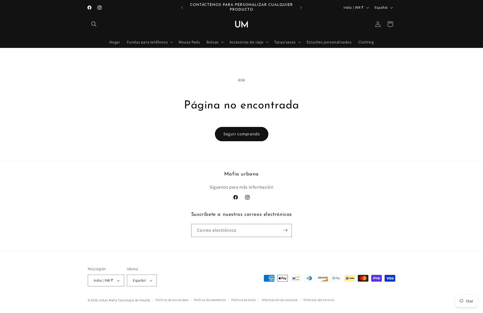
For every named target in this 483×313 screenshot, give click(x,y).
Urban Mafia (108, 300)
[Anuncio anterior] (182, 7)
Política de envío (243, 300)
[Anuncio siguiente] (301, 7)
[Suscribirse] (285, 230)
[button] (94, 24)
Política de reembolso (210, 300)
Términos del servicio (319, 300)
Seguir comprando (241, 133)
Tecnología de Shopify (134, 300)
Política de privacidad (172, 300)
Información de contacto (280, 300)
